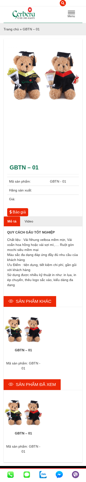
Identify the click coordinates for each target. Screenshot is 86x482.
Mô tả (11, 221)
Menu (73, 15)
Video (29, 221)
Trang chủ (11, 29)
